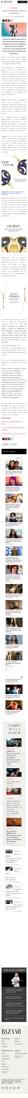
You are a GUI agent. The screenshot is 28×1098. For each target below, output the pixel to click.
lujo (14, 444)
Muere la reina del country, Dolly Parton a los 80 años (13, 997)
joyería (6, 444)
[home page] (8, 2)
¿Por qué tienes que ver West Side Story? (14, 434)
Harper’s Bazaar (19, 16)
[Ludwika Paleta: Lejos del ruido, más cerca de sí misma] (9, 887)
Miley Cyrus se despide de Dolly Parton (15, 1018)
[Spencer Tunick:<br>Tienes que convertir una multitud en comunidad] (9, 851)
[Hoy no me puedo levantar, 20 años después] (9, 902)
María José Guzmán (17, 911)
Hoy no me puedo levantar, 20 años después (14, 906)
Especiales (14, 8)
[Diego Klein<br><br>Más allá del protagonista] (9, 869)
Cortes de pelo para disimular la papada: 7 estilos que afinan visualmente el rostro (15, 1012)
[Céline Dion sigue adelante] (14, 772)
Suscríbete (22, 2)
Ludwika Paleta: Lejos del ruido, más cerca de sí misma (14, 892)
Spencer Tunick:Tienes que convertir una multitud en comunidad (14, 858)
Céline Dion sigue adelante (13, 782)
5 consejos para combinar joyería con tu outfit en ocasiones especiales (13, 193)
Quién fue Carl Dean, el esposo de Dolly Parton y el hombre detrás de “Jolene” (14, 990)
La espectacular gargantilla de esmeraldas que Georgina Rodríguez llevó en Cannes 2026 (15, 1004)
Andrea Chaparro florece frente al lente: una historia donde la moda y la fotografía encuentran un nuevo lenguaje (13, 807)
